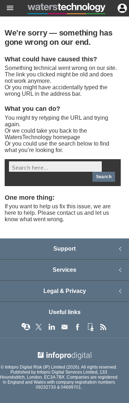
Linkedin (51, 327)
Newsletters (64, 327)
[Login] (121, 7)
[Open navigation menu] (7, 8)
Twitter (38, 327)
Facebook (77, 327)
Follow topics (26, 327)
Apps (90, 327)
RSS (103, 327)
